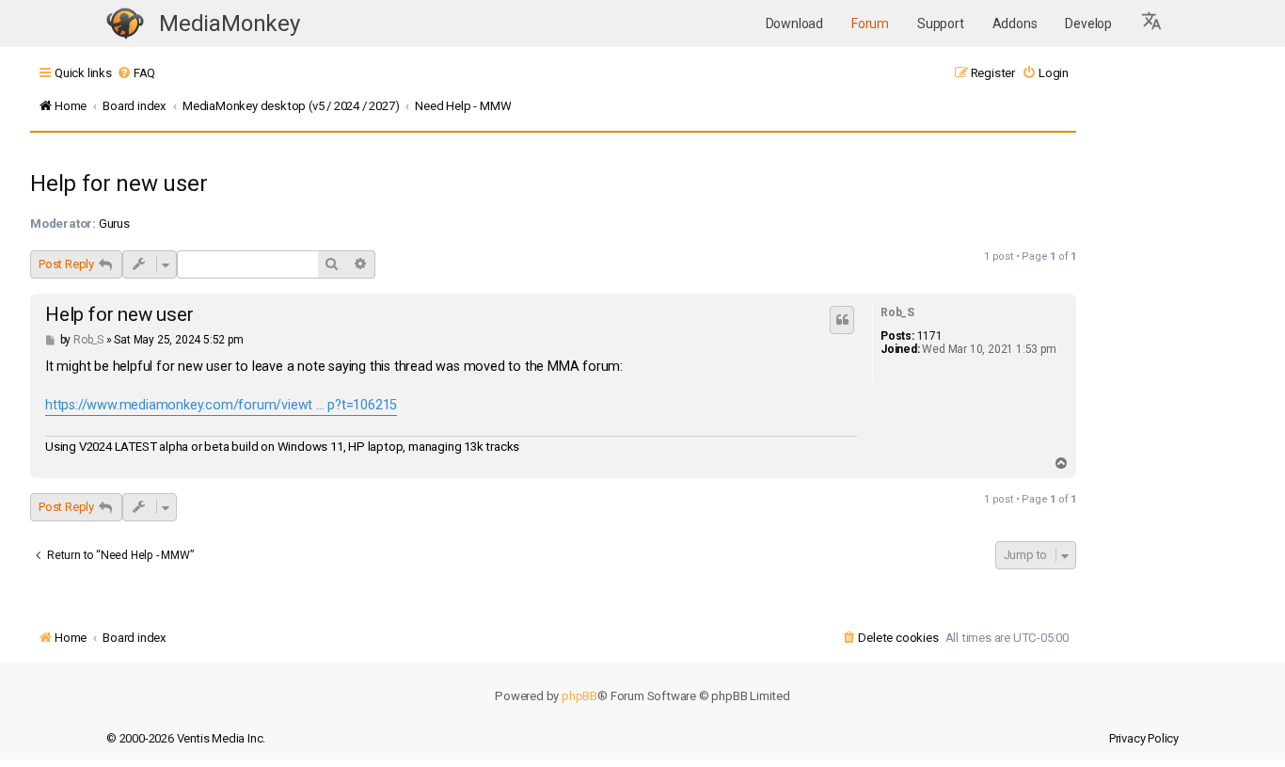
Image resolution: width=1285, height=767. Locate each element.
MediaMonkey (229, 23)
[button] (1152, 23)
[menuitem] (136, 73)
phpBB (579, 696)
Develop (1088, 23)
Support (940, 23)
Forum (870, 23)
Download (794, 23)
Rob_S (897, 312)
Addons (1015, 23)
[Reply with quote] (842, 320)
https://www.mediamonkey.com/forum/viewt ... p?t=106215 (221, 405)
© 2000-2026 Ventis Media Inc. (185, 738)
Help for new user (119, 183)
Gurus (114, 223)
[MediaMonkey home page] (125, 24)
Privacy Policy (1144, 738)
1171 (930, 336)
